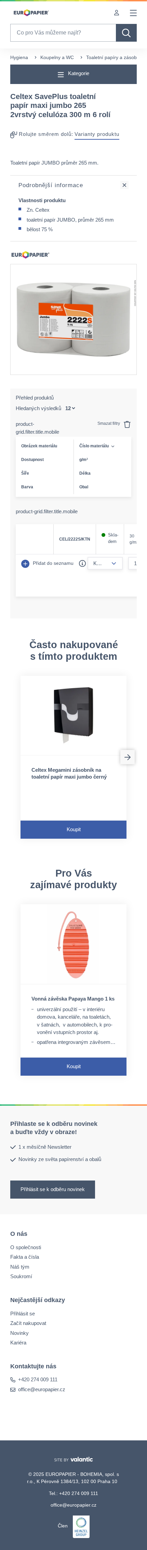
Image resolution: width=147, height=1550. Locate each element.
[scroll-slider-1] (127, 757)
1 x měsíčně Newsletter (44, 1147)
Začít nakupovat (28, 1323)
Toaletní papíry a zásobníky (116, 57)
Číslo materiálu (94, 446)
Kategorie (78, 73)
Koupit (74, 829)
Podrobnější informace (50, 185)
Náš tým (19, 1266)
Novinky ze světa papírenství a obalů (59, 1159)
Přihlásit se (22, 1313)
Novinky (19, 1333)
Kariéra (18, 1342)
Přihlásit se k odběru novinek (53, 1189)
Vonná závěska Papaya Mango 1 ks (73, 999)
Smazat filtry (109, 423)
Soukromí (21, 1276)
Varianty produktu (97, 134)
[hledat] (126, 33)
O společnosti (25, 1247)
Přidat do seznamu (52, 563)
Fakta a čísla (24, 1257)
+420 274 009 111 (37, 1379)
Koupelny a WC (57, 57)
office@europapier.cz (41, 1389)
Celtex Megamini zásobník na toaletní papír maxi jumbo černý (69, 773)
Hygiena (19, 57)
